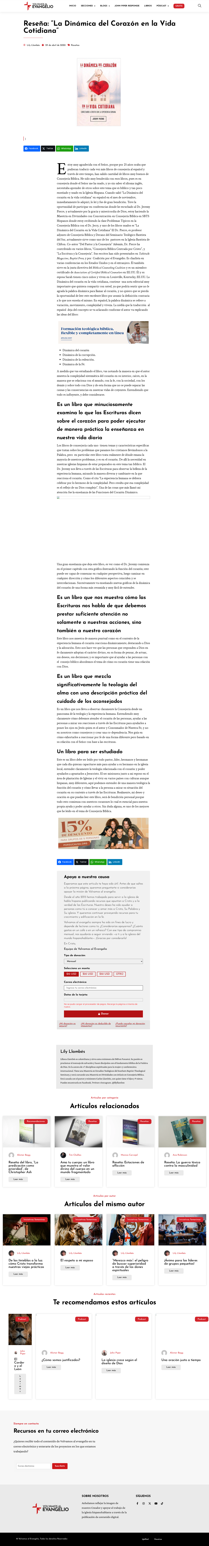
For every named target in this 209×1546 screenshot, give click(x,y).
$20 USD (88, 974)
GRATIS (178, 6)
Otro (119, 974)
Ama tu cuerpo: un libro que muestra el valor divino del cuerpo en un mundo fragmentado (77, 1167)
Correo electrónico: (75, 982)
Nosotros (158, 1539)
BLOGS (103, 6)
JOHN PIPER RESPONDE (127, 6)
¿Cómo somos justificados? (61, 1360)
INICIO (72, 6)
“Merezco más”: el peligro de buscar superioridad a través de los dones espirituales (130, 1265)
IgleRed (145, 1539)
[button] (199, 6)
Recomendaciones (36, 1121)
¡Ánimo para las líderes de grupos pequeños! (180, 1262)
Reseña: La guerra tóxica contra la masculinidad (182, 1164)
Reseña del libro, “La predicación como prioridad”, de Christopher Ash (23, 1167)
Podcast (22, 1319)
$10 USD (71, 974)
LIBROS (148, 6)
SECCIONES (87, 6)
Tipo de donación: (74, 955)
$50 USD (104, 974)
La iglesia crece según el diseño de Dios (119, 1362)
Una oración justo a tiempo (181, 1360)
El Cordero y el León (19, 1364)
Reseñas (92, 1121)
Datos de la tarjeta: (76, 995)
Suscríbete (60, 1466)
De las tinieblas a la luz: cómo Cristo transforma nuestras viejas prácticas (26, 1264)
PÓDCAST (161, 6)
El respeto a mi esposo (76, 1260)
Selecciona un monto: (77, 968)
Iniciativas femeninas (34, 1219)
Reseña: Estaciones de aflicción (128, 1164)
